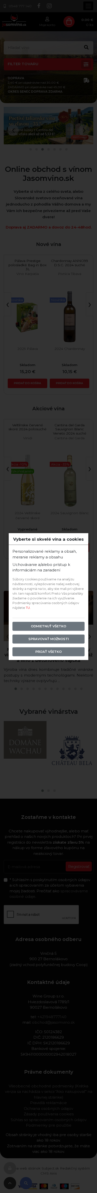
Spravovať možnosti (48, 639)
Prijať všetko (48, 652)
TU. (28, 608)
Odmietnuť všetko (48, 626)
